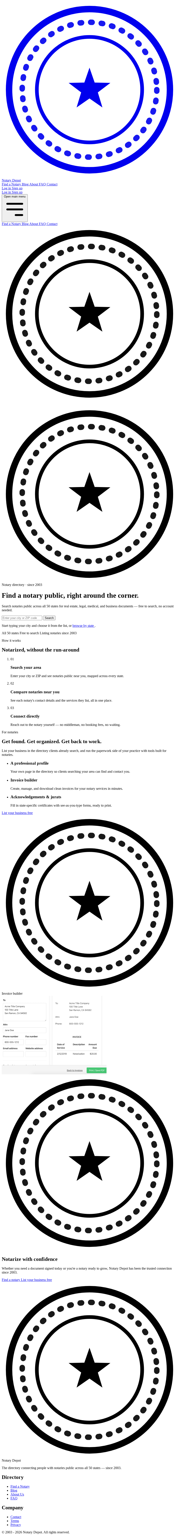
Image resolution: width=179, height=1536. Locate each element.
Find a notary (11, 1280)
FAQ (43, 184)
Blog (25, 184)
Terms (14, 1521)
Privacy (15, 1525)
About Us (17, 1494)
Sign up (17, 188)
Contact (52, 184)
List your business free (17, 813)
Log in (7, 188)
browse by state (83, 625)
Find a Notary (12, 184)
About (34, 184)
